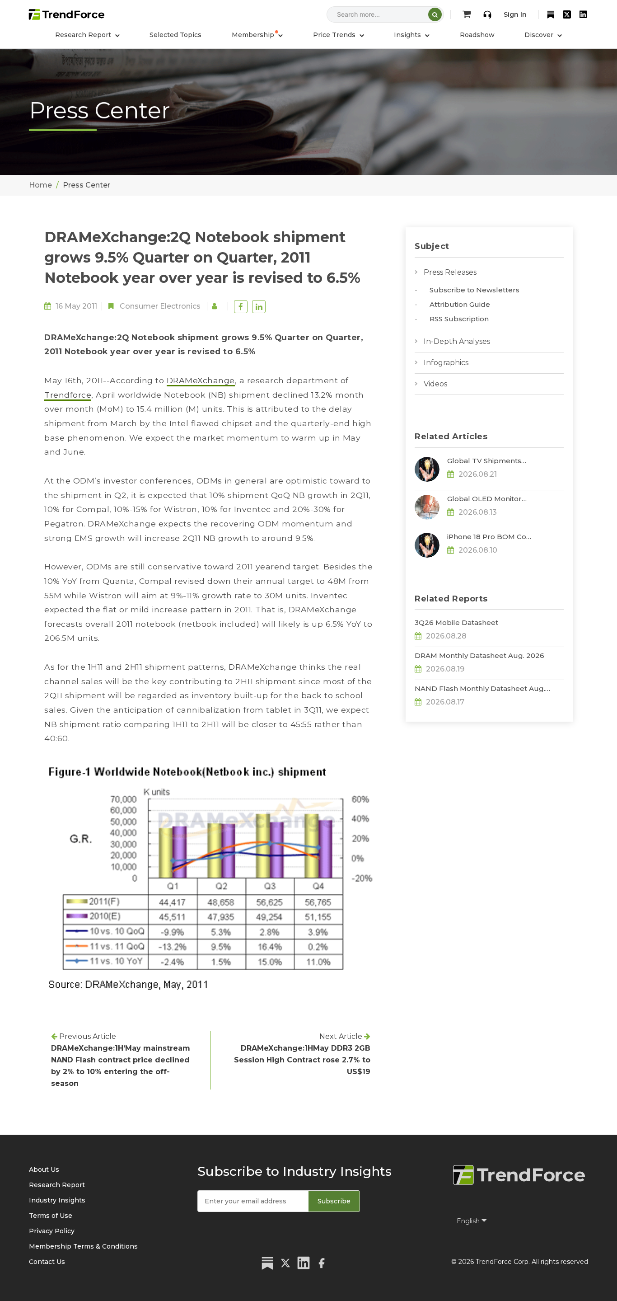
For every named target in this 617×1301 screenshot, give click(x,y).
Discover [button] (539, 35)
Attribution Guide (460, 304)
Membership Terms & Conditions (83, 1246)
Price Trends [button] (335, 35)
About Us (44, 1169)
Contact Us (47, 1262)
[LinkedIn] (583, 14)
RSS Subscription (459, 319)
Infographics (446, 362)
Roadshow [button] (477, 35)
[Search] (435, 14)
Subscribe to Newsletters (474, 290)
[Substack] (550, 14)
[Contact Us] (487, 14)
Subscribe (334, 1201)
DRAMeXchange (201, 380)
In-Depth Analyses (457, 341)
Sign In (515, 14)
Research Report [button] (84, 35)
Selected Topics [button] (175, 35)
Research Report (57, 1185)
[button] (257, 34)
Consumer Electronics (160, 306)
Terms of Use (50, 1216)
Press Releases (450, 272)
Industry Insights (57, 1200)
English (469, 1221)
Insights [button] (408, 35)
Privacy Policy (52, 1231)
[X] (566, 14)
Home (40, 185)
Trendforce (67, 394)
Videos (435, 384)
